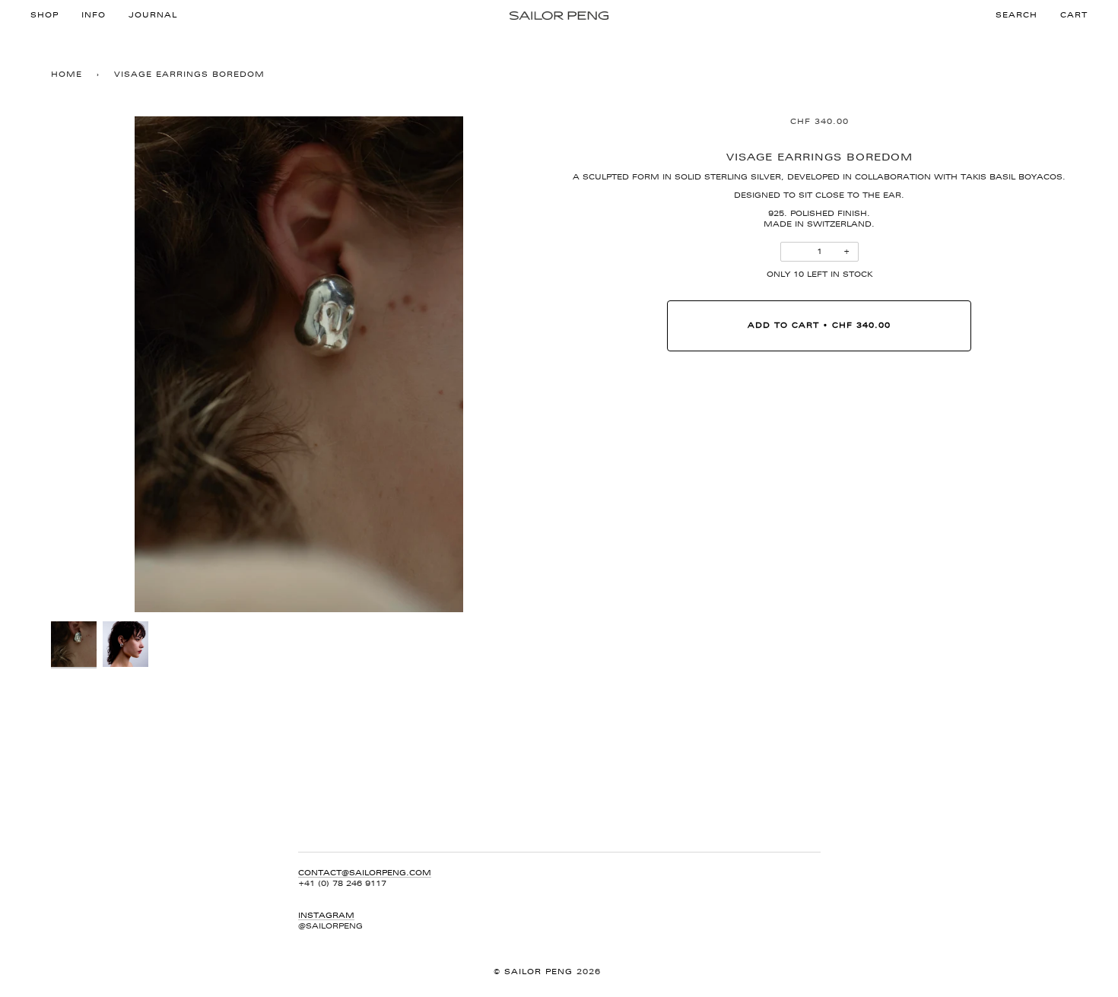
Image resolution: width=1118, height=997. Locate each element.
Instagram (326, 915)
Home (66, 74)
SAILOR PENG (540, 971)
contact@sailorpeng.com (364, 872)
